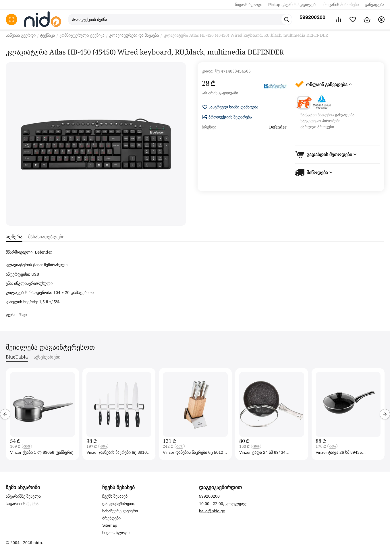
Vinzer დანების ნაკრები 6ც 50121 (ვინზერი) (194, 452)
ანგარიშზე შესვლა (23, 496)
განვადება (374, 4)
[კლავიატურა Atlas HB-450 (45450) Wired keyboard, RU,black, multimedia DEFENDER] (96, 144)
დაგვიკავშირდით (118, 503)
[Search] (286, 19)
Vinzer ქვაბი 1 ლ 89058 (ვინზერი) (42, 452)
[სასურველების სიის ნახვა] (352, 19)
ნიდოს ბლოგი (248, 4)
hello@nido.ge (212, 511)
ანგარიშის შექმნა (22, 503)
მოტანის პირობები (341, 4)
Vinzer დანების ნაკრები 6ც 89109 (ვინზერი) (117, 452)
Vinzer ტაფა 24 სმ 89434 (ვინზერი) (262, 452)
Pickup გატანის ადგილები (292, 4)
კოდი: (207, 71)
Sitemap (109, 525)
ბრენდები (111, 518)
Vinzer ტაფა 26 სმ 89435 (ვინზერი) (339, 452)
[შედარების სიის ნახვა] (338, 19)
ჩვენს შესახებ (115, 496)
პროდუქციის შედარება (230, 117)
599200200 (312, 17)
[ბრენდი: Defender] (275, 87)
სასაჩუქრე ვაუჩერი (120, 511)
